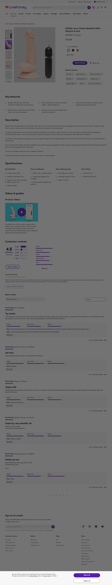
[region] (56, 578)
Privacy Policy (47, 576)
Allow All (87, 575)
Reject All (87, 581)
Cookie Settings (33, 576)
